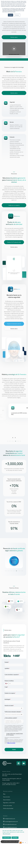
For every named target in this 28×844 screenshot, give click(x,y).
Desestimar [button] (15, 837)
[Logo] (6, 763)
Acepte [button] (10, 15)
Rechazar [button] (17, 15)
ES (23, 842)
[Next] (15, 437)
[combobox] (23, 842)
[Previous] (13, 437)
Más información (6, 833)
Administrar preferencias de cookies (10, 841)
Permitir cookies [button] (7, 837)
